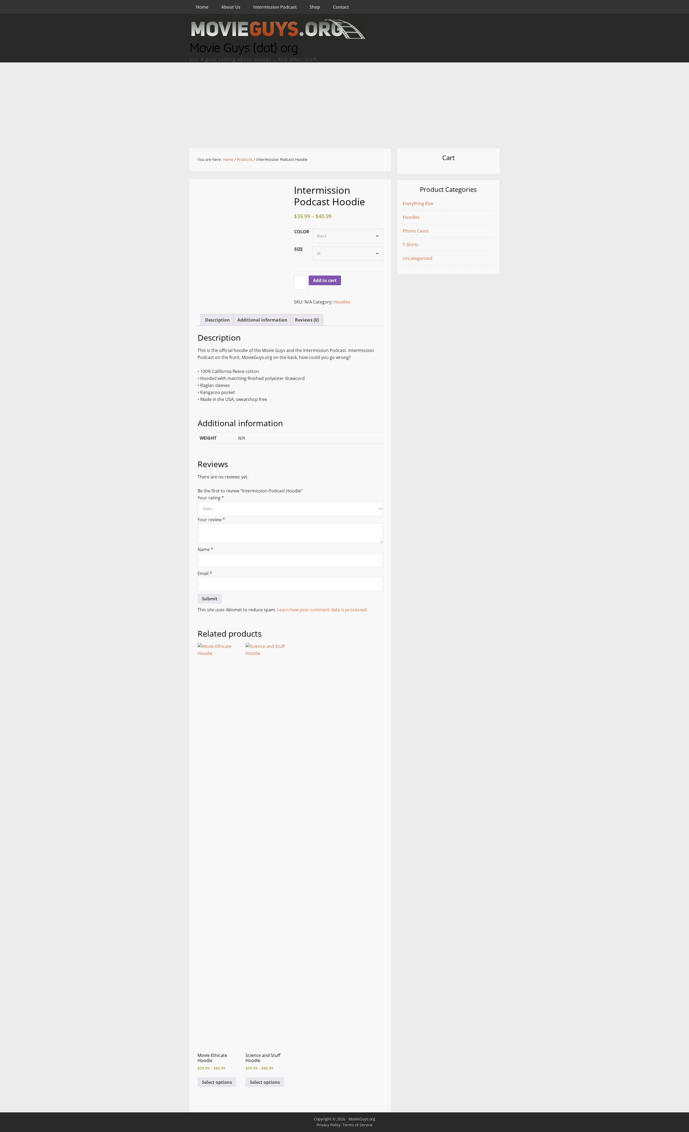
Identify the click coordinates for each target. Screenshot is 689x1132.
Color (301, 232)
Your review (211, 520)
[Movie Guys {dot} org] (278, 37)
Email (205, 573)
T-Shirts (410, 245)
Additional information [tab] (262, 320)
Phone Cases (416, 231)
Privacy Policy (328, 1124)
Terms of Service (357, 1124)
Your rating (211, 498)
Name (205, 549)
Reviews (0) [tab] (307, 320)
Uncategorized (417, 258)
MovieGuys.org (362, 1119)
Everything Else (418, 203)
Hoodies (341, 302)
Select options (217, 1082)
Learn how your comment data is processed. (322, 610)
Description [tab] (217, 320)
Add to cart (325, 280)
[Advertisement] (344, 102)
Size (298, 249)
